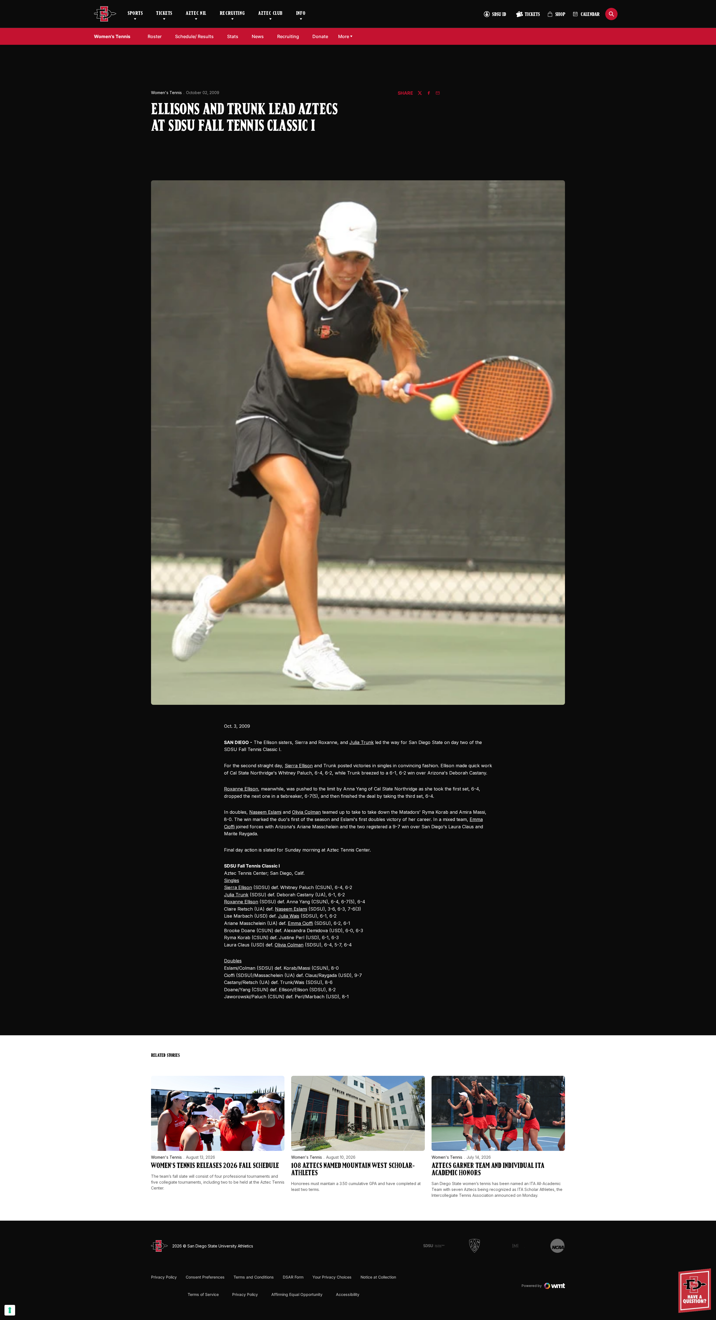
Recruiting (232, 13)
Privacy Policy (164, 1277)
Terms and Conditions (254, 1277)
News (258, 36)
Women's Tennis (166, 92)
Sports (135, 13)
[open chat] (696, 1290)
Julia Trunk (361, 742)
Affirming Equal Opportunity (296, 1294)
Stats (234, 36)
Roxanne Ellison (241, 789)
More (343, 36)
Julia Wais (288, 916)
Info (301, 13)
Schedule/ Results (194, 36)
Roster (155, 36)
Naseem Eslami (265, 812)
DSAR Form (293, 1277)
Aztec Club (270, 13)
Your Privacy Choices (332, 1277)
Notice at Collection (378, 1277)
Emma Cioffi (300, 923)
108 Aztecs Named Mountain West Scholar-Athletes (353, 1169)
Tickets (164, 13)
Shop (556, 16)
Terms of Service (203, 1294)
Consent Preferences (205, 1277)
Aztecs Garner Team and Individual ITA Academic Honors (488, 1169)
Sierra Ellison (299, 765)
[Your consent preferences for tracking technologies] (9, 1310)
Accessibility (347, 1294)
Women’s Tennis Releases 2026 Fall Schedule (215, 1166)
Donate (321, 36)
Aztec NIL (196, 13)
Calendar (590, 14)
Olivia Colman (306, 812)
